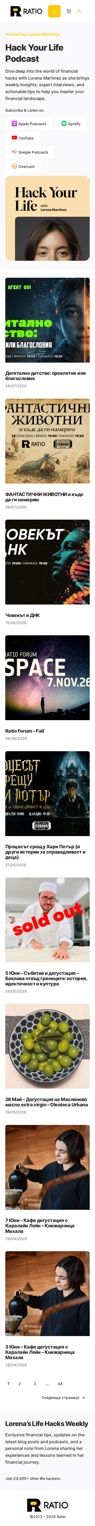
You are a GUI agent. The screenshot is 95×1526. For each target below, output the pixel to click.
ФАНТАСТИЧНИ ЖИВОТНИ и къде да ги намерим (44, 497)
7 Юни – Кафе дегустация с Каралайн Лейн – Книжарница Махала (40, 1225)
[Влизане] (79, 11)
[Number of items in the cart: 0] (68, 11)
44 (60, 1383)
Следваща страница (63, 1397)
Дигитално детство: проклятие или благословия (45, 375)
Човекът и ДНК (22, 615)
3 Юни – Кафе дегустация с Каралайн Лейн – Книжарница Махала (40, 1352)
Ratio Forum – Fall (24, 730)
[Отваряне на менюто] (54, 11)
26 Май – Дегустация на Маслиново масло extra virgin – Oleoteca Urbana (46, 1102)
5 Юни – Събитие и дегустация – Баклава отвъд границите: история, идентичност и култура (46, 978)
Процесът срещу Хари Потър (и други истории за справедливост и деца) (45, 852)
